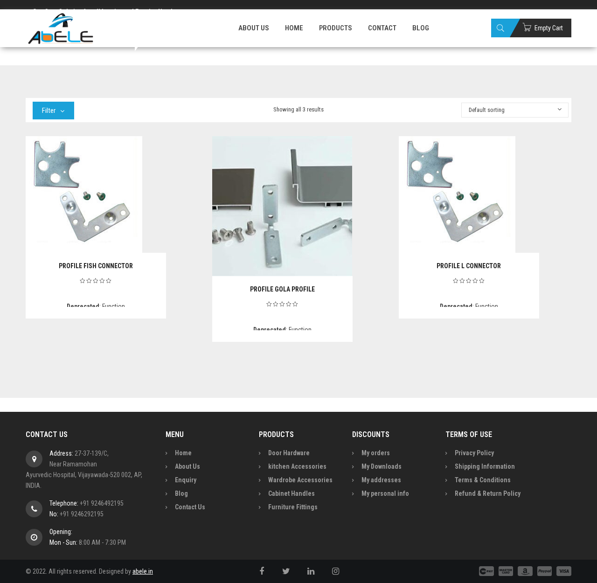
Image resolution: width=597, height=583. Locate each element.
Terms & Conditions (483, 480)
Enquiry (185, 480)
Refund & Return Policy (488, 493)
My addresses (381, 480)
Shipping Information (485, 466)
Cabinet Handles (291, 493)
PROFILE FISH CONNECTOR (96, 266)
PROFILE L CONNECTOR (469, 266)
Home (183, 453)
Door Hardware (289, 453)
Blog (181, 493)
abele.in (142, 571)
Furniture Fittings (293, 507)
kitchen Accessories (297, 466)
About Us (187, 466)
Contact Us (190, 507)
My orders (375, 453)
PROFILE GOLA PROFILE (282, 289)
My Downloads (381, 466)
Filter (49, 110)
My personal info (385, 493)
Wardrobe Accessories (300, 480)
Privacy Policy (474, 453)
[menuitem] (253, 28)
